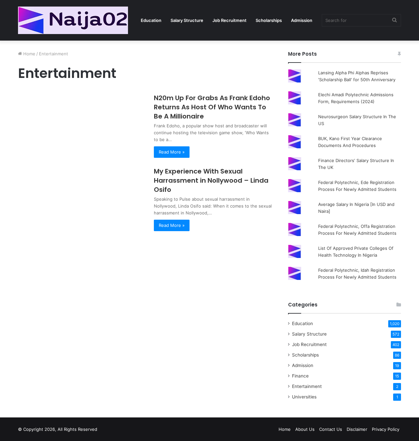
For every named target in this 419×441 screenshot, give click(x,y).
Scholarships (269, 20)
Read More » (172, 152)
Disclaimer (357, 429)
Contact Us (330, 429)
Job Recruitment (229, 20)
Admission (301, 20)
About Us (305, 429)
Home (28, 53)
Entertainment (307, 386)
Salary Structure (187, 20)
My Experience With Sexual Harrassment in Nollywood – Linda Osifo (211, 180)
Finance (300, 375)
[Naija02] (73, 20)
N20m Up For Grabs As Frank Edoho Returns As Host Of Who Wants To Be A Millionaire (212, 107)
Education (151, 20)
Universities (304, 396)
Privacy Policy (385, 429)
